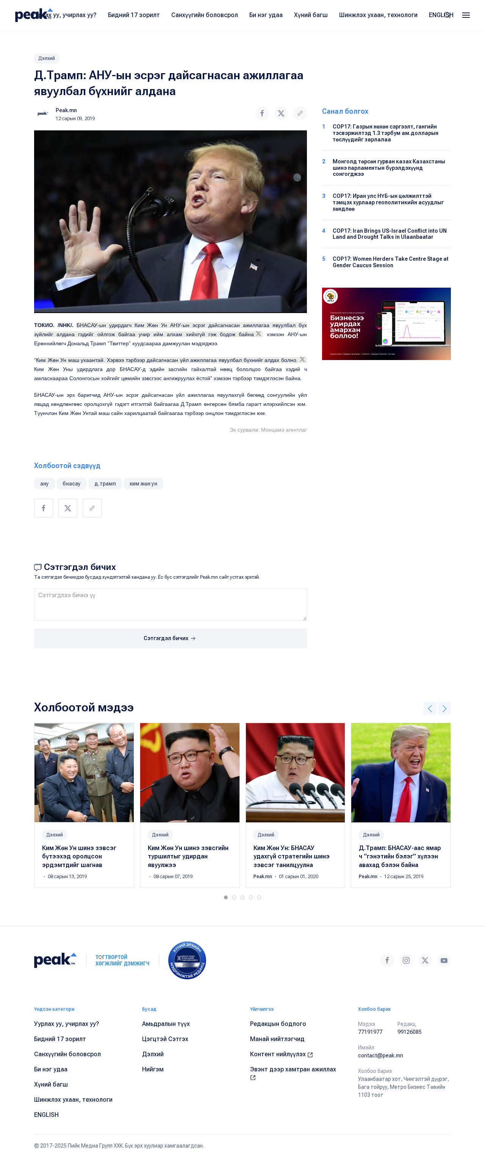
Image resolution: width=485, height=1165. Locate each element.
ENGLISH (441, 15)
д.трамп (105, 484)
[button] (466, 15)
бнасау (72, 484)
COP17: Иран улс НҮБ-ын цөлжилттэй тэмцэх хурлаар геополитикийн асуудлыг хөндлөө (388, 202)
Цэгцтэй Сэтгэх (165, 1039)
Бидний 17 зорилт (134, 15)
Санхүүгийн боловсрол (204, 15)
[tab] (226, 897)
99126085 (409, 1032)
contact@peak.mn (380, 1055)
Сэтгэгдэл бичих (166, 638)
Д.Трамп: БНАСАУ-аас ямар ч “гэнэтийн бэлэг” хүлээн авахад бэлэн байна (400, 856)
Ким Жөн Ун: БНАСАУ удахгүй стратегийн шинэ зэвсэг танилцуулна (291, 856)
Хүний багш (311, 15)
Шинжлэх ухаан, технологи (378, 15)
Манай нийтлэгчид (277, 1039)
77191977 (370, 1032)
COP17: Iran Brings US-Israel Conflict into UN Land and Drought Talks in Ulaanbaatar (390, 234)
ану (44, 484)
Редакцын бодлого (278, 1023)
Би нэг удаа (266, 15)
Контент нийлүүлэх (278, 1054)
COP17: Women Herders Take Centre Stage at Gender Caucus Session (391, 262)
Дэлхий (46, 58)
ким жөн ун (143, 484)
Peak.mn (66, 110)
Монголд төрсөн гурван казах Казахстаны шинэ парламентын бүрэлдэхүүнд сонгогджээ (389, 167)
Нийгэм (153, 1069)
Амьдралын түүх (166, 1023)
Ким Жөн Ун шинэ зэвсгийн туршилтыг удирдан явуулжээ (188, 856)
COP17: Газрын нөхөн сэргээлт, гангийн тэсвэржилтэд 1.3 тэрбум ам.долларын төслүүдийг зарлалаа (385, 133)
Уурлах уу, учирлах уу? (64, 15)
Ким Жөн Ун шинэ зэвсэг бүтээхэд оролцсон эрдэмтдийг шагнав (79, 856)
